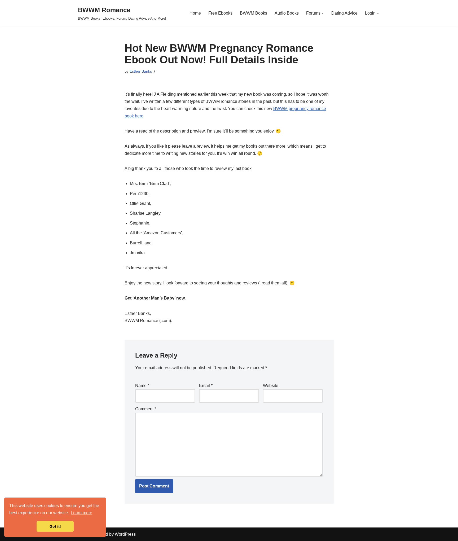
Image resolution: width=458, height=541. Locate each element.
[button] (323, 13)
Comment (145, 409)
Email (206, 385)
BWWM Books (253, 13)
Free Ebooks (220, 13)
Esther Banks (141, 71)
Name (142, 385)
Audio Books (287, 13)
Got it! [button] (55, 526)
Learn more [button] (81, 513)
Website (270, 385)
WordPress (125, 534)
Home (195, 13)
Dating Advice (344, 13)
